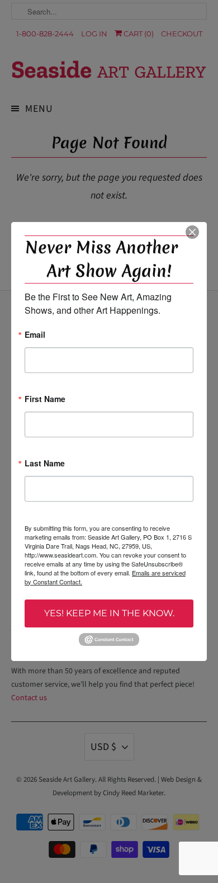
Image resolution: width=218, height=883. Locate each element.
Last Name (45, 464)
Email (35, 335)
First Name (45, 399)
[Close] (192, 232)
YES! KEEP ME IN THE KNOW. (109, 613)
